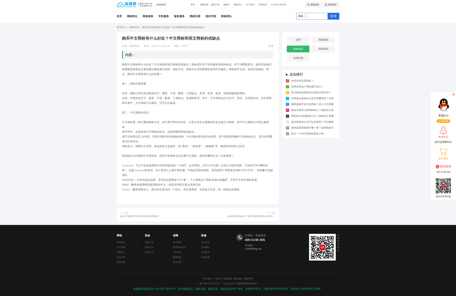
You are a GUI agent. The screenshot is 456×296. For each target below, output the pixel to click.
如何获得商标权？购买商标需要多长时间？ (251, 216)
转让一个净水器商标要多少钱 (307, 133)
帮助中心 (238, 4)
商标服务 (148, 16)
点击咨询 (443, 121)
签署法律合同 (179, 247)
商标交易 (148, 288)
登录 (193, 4)
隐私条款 (238, 278)
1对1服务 (177, 252)
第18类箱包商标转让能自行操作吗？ (311, 92)
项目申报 (210, 16)
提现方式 (149, 247)
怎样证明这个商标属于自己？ (307, 86)
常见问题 (121, 247)
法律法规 (298, 58)
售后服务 (205, 252)
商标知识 (134, 27)
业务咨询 (205, 242)
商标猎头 (226, 16)
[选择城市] (161, 4)
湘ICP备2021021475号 (209, 283)
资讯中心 (122, 27)
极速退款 (177, 257)
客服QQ (443, 115)
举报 (270, 46)
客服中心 (121, 252)
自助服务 (121, 242)
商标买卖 (213, 288)
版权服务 (179, 16)
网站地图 (121, 262)
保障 (175, 235)
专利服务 (163, 16)
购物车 (226, 4)
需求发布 (314, 4)
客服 (203, 235)
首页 (119, 16)
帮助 (119, 235)
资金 (147, 235)
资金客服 (205, 257)
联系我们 (228, 278)
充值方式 (149, 242)
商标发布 (332, 4)
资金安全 (149, 252)
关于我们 (250, 4)
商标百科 (323, 49)
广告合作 (218, 278)
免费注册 (204, 4)
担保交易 (177, 262)
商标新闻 (323, 39)
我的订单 (215, 4)
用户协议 (177, 242)
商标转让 (132, 16)
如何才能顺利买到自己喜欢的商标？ (140, 216)
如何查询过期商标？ (302, 80)
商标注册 (195, 16)
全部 (298, 39)
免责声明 (248, 278)
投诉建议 (205, 247)
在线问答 (121, 257)
